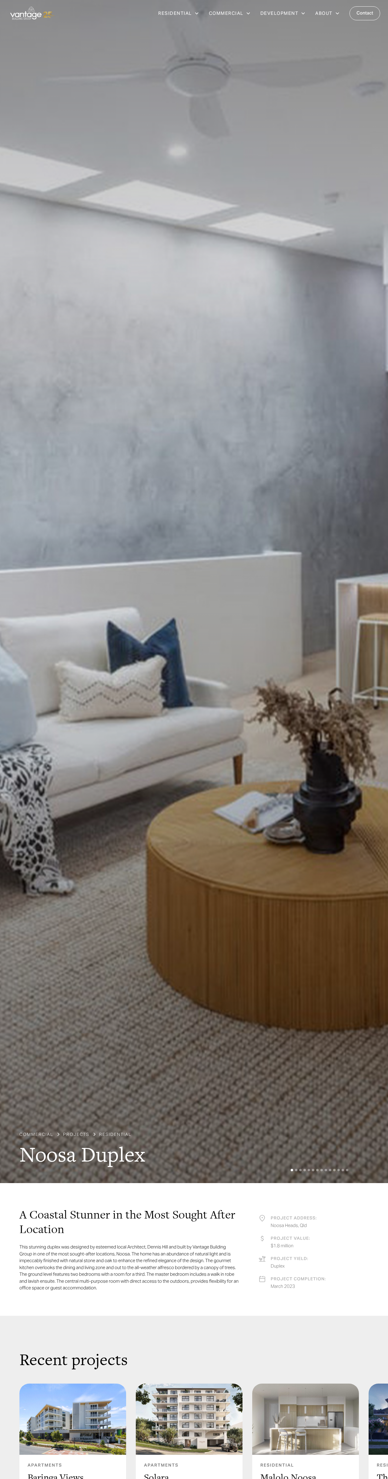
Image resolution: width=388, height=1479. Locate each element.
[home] (32, 13)
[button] (178, 13)
